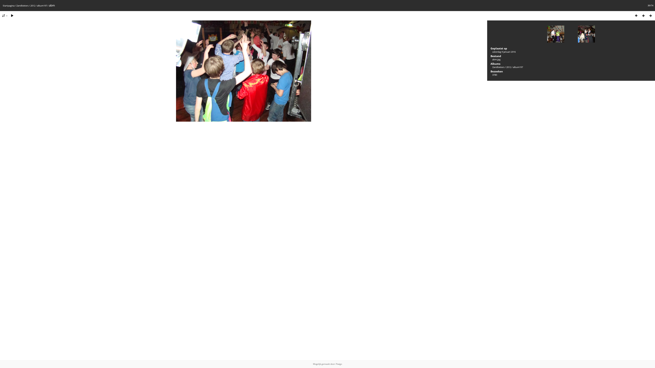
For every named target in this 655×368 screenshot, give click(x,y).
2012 (32, 5)
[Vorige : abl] (643, 16)
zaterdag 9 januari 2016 (504, 51)
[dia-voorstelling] (12, 16)
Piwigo (339, 364)
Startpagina (8, 5)
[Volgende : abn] (650, 16)
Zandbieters (22, 5)
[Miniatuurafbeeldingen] (636, 16)
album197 (42, 5)
